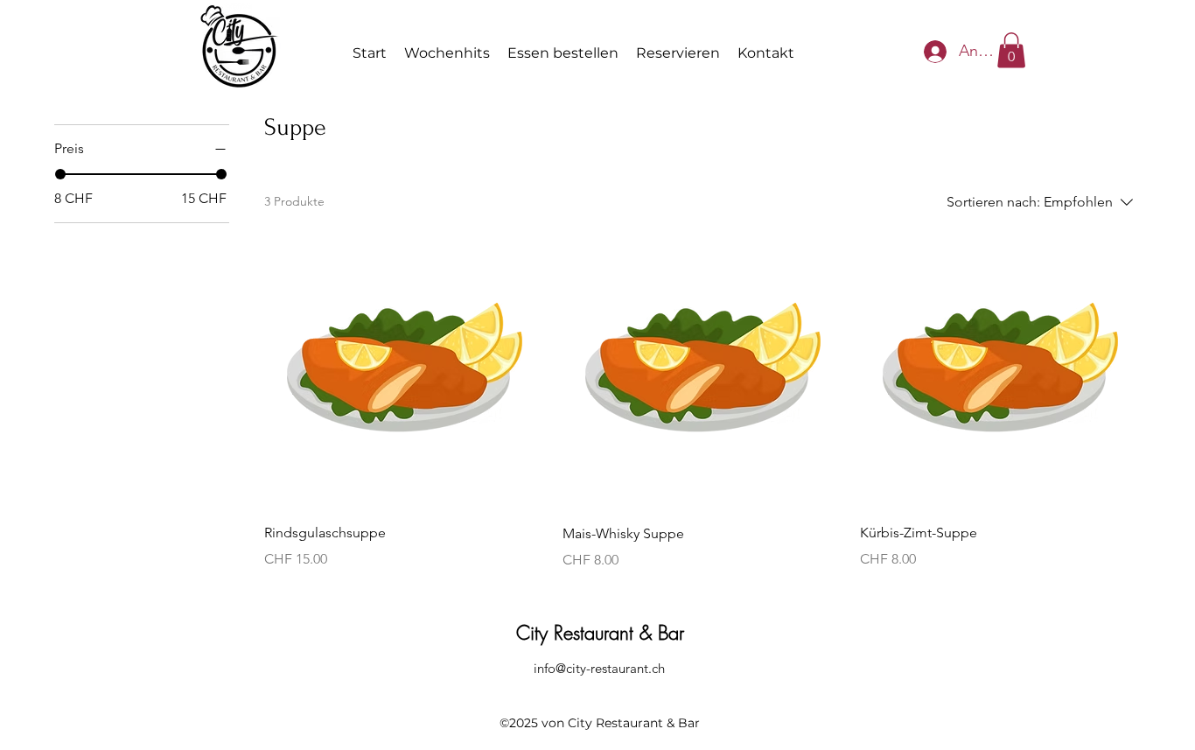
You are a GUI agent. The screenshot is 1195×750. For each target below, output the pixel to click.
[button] (1011, 50)
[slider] (60, 174)
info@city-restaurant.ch (599, 668)
